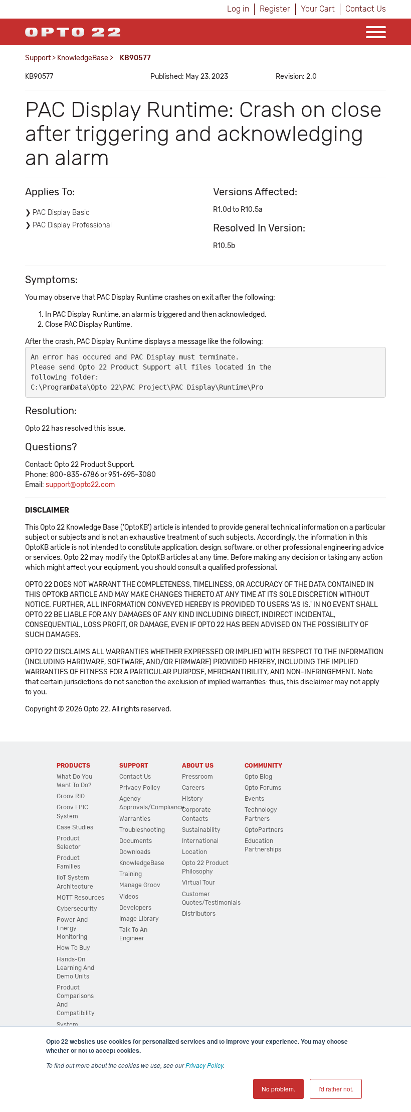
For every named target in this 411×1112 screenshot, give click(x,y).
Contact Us (365, 9)
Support (38, 58)
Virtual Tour (198, 882)
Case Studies (75, 827)
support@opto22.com (80, 484)
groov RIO (71, 796)
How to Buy (73, 947)
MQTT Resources (80, 897)
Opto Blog (258, 776)
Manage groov (139, 885)
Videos (128, 896)
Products (73, 765)
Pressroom (197, 776)
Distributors (199, 913)
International (200, 840)
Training (130, 874)
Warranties (134, 818)
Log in (238, 9)
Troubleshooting (142, 829)
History (192, 798)
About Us (198, 765)
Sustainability (201, 829)
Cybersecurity (77, 908)
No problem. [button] (278, 1088)
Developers (135, 907)
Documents (135, 840)
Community (263, 765)
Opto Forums (263, 787)
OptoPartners (264, 829)
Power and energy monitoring (72, 928)
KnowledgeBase (82, 58)
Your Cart (318, 9)
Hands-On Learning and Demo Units (75, 968)
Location (194, 851)
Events (254, 798)
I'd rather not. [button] (335, 1088)
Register (275, 9)
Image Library (139, 918)
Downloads (134, 851)
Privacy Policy (204, 1065)
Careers (193, 787)
